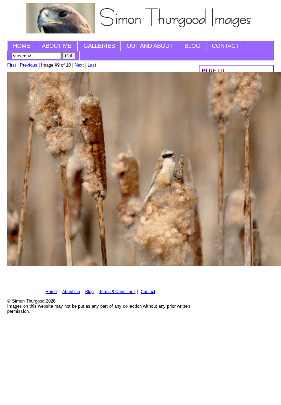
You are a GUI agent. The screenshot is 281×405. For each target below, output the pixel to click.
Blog (192, 46)
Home (21, 46)
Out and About (150, 46)
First (11, 65)
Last (92, 65)
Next (79, 65)
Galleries (99, 46)
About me (57, 46)
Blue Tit (213, 70)
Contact (225, 46)
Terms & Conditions (117, 292)
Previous (28, 65)
